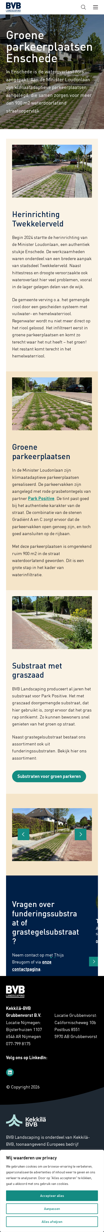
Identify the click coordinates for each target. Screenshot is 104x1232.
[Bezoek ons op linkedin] (10, 1072)
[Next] (94, 961)
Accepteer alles (52, 1196)
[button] (83, 7)
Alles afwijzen (52, 1221)
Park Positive (41, 498)
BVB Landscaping (21, 7)
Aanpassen (52, 1209)
